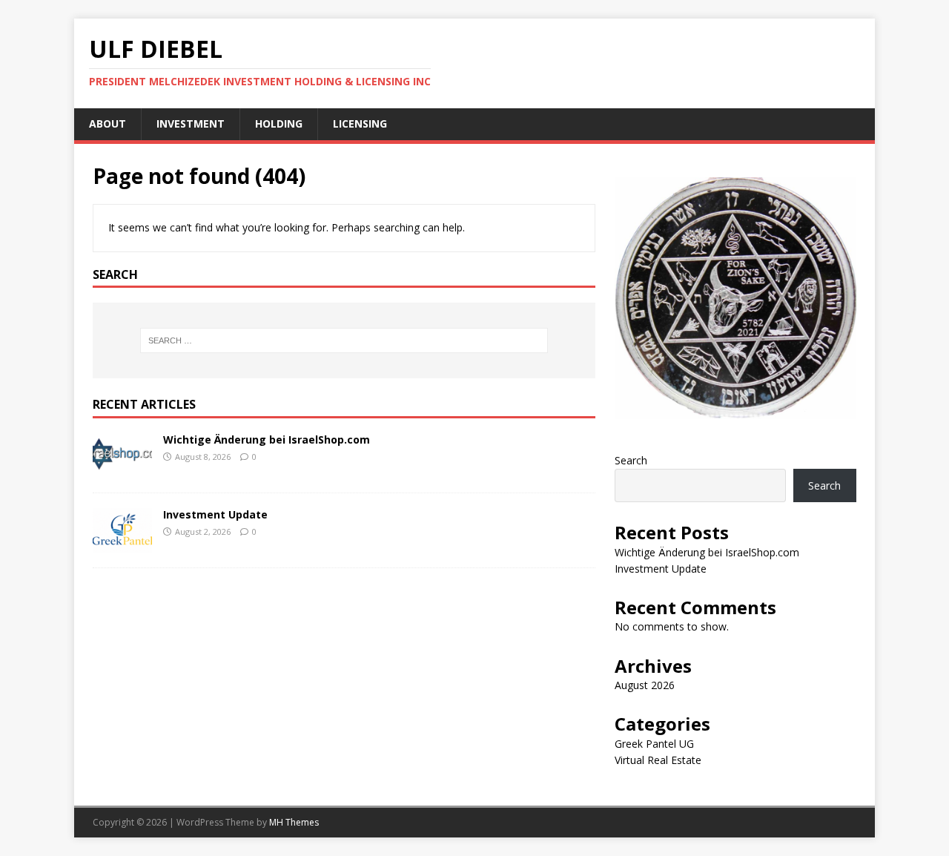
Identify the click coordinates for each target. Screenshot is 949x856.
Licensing (360, 123)
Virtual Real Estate (658, 760)
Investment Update (215, 514)
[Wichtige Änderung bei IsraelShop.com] (122, 469)
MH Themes (294, 822)
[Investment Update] (122, 544)
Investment (190, 123)
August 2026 (645, 685)
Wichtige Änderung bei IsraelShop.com (266, 439)
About (107, 123)
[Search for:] (344, 340)
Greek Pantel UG (654, 744)
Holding (278, 123)
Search (631, 460)
